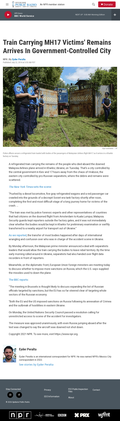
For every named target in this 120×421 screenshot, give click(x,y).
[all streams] (115, 15)
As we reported (17, 235)
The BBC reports (18, 279)
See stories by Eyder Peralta (36, 364)
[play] (8, 14)
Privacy (47, 390)
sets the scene (30, 186)
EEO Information (51, 396)
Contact (96, 390)
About (71, 397)
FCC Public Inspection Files (78, 390)
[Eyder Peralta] (9, 353)
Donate (108, 4)
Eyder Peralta (18, 59)
